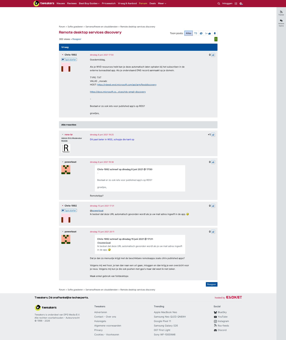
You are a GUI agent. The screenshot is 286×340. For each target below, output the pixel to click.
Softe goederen (75, 26)
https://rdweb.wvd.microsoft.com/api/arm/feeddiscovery (126, 84)
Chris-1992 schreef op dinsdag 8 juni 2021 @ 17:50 (124, 169)
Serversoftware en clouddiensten (102, 26)
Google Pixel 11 (162, 321)
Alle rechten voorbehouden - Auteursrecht (57, 317)
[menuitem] (218, 3)
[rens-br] (65, 148)
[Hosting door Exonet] (228, 297)
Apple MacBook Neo (165, 312)
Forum (62, 26)
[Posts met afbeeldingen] (201, 33)
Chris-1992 (71, 54)
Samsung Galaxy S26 (166, 325)
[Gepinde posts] (214, 33)
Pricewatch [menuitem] (109, 3)
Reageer (76, 39)
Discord (222, 330)
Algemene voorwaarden (107, 325)
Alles (188, 33)
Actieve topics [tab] (281, 24)
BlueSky (222, 312)
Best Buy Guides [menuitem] (88, 3)
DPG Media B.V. (72, 314)
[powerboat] (65, 169)
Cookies (99, 334)
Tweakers (40, 314)
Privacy (98, 330)
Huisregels (100, 321)
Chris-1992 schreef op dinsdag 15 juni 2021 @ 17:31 (125, 239)
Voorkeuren (112, 334)
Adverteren (100, 312)
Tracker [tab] (281, 15)
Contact (98, 316)
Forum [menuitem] (143, 3)
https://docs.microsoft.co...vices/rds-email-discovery (118, 91)
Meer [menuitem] (161, 3)
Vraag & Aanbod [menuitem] (127, 3)
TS (195, 33)
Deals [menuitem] (153, 3)
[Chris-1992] (65, 67)
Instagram (223, 321)
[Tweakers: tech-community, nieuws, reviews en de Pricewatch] (43, 3)
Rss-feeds (223, 325)
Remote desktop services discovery (137, 26)
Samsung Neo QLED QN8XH (170, 316)
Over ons (111, 316)
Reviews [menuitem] (72, 3)
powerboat (70, 161)
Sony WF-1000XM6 (164, 334)
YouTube (222, 316)
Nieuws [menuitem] (61, 3)
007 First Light (162, 330)
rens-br (69, 134)
